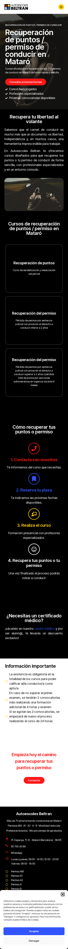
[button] (63, 894)
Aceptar (34, 931)
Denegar (34, 940)
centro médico (45, 628)
